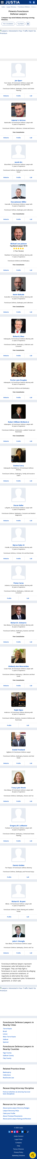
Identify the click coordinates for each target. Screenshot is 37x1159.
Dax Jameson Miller (18, 202)
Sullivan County (8, 1055)
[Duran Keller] (18, 495)
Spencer (6, 1042)
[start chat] (32, 1155)
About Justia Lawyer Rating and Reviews (17, 1119)
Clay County (7, 1058)
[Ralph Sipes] (18, 699)
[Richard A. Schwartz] (18, 612)
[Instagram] (17, 1132)
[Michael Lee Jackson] (18, 233)
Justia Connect (18, 1136)
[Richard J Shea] (18, 326)
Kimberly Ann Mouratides (18, 666)
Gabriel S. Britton (18, 120)
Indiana (33, 7)
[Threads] (20, 1132)
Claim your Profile (9, 1113)
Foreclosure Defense (24, 7)
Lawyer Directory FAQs (11, 1111)
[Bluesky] (22, 1132)
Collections (7, 1075)
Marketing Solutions (18, 1155)
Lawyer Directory (11, 7)
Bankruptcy (7, 1072)
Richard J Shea (18, 336)
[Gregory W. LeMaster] (18, 815)
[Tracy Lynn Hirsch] (18, 777)
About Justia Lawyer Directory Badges (16, 1108)
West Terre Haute (9, 1037)
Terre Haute (7, 1029)
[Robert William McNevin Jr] (18, 411)
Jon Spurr (18, 80)
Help (18, 1146)
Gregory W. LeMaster (18, 826)
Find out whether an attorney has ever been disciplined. (16, 1093)
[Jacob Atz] (18, 152)
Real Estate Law (8, 1078)
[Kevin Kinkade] (18, 284)
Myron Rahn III (18, 545)
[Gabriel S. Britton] (18, 110)
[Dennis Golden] (18, 855)
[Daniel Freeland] (18, 739)
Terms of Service (18, 1149)
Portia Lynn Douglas (18, 380)
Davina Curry (18, 466)
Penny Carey (18, 583)
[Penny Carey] (18, 572)
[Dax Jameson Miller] (18, 191)
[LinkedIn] (9, 1132)
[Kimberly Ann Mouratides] (18, 656)
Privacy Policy (18, 1152)
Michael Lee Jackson (18, 244)
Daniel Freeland (18, 750)
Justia (3, 7)
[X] (25, 1132)
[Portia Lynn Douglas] (18, 369)
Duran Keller (18, 505)
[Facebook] (15, 1132)
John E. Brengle (18, 941)
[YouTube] (12, 1132)
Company (18, 1142)
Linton (5, 1034)
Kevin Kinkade (18, 294)
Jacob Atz (18, 162)
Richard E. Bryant (19, 901)
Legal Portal (18, 1139)
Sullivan (5, 1039)
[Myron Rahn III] (18, 534)
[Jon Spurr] (18, 70)
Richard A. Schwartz (18, 623)
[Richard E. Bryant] (18, 891)
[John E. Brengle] (18, 931)
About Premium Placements (12, 1116)
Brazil (5, 1031)
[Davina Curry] (18, 455)
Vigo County (7, 1053)
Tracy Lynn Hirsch (18, 788)
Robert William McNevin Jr (18, 422)
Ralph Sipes (18, 710)
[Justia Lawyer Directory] (28, 1132)
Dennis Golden (18, 865)
